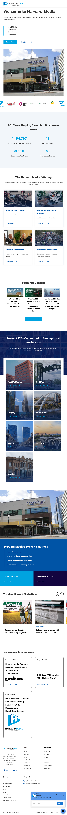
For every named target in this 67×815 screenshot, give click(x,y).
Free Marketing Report (9, 801)
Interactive (26, 763)
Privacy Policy (7, 813)
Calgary (46, 754)
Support (5, 789)
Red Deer (47, 768)
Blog (4, 781)
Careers (25, 757)
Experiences (27, 768)
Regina (46, 757)
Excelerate (26, 766)
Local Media (27, 760)
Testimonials (6, 786)
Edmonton (47, 763)
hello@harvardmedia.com (33, 783)
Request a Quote (8, 795)
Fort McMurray (48, 766)
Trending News (7, 784)
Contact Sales (7, 798)
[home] (13, 4)
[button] (61, 4)
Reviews (26, 754)
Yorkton (46, 760)
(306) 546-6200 (31, 781)
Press (4, 792)
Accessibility (15, 813)
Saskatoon (47, 752)
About (25, 752)
